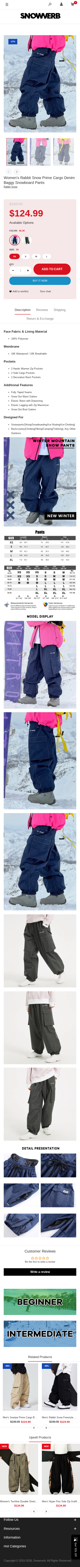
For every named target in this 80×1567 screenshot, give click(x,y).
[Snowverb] (40, 16)
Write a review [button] (40, 1271)
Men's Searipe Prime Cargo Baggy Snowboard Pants (31, 1417)
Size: (14, 249)
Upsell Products (40, 1437)
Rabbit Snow (10, 186)
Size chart (45, 291)
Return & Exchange (40, 318)
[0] (72, 4)
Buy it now (40, 280)
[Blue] (14, 240)
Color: (17, 231)
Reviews (42, 310)
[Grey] (26, 240)
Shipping (59, 310)
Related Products (40, 1357)
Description (23, 310)
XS (14, 256)
